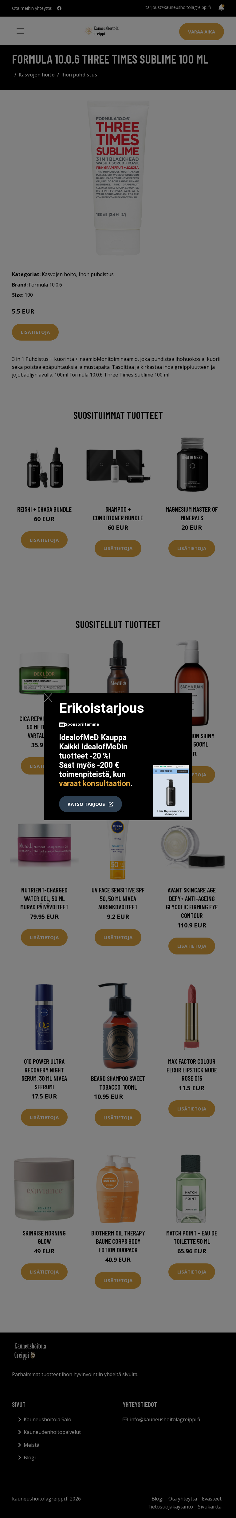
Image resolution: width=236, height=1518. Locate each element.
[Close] (48, 697)
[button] (90, 804)
